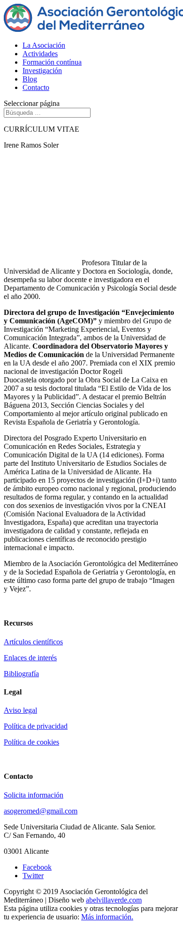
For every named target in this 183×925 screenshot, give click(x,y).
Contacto (36, 87)
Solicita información (33, 795)
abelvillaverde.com (114, 900)
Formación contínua (52, 62)
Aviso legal (20, 710)
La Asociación (44, 45)
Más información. (107, 917)
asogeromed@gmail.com (40, 811)
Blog (30, 79)
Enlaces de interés (30, 658)
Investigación (42, 71)
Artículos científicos (33, 642)
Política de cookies (31, 742)
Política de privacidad (36, 726)
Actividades (40, 54)
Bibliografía (21, 674)
